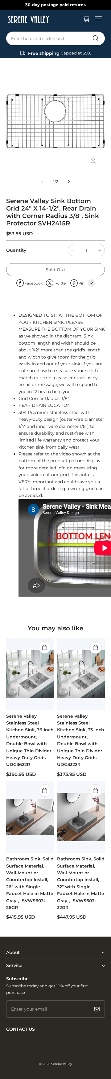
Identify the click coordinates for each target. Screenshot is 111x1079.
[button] (98, 19)
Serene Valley (61, 1064)
